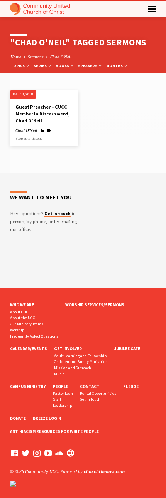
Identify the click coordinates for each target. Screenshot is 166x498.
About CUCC (20, 311)
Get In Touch (90, 399)
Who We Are (22, 304)
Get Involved (68, 348)
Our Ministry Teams (26, 323)
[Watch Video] (48, 130)
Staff (57, 399)
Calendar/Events (28, 348)
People (60, 386)
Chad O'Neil (60, 57)
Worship (17, 330)
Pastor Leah (63, 393)
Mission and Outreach (72, 367)
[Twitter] (25, 453)
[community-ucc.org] (70, 453)
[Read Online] (43, 130)
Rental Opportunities (98, 393)
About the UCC (22, 317)
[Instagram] (36, 453)
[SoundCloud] (59, 453)
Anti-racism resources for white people (54, 431)
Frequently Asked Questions (34, 336)
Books (63, 65)
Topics (17, 65)
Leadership (62, 405)
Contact (90, 386)
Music (59, 373)
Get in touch (57, 213)
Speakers (88, 65)
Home (15, 57)
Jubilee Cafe (127, 348)
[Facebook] (14, 453)
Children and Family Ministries (80, 361)
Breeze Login (47, 418)
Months (115, 65)
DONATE (18, 418)
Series (40, 65)
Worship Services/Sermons (94, 304)
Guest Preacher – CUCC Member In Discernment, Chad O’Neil (42, 114)
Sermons (36, 57)
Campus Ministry (28, 386)
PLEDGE (131, 386)
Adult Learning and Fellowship (80, 355)
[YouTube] (48, 453)
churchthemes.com (104, 471)
